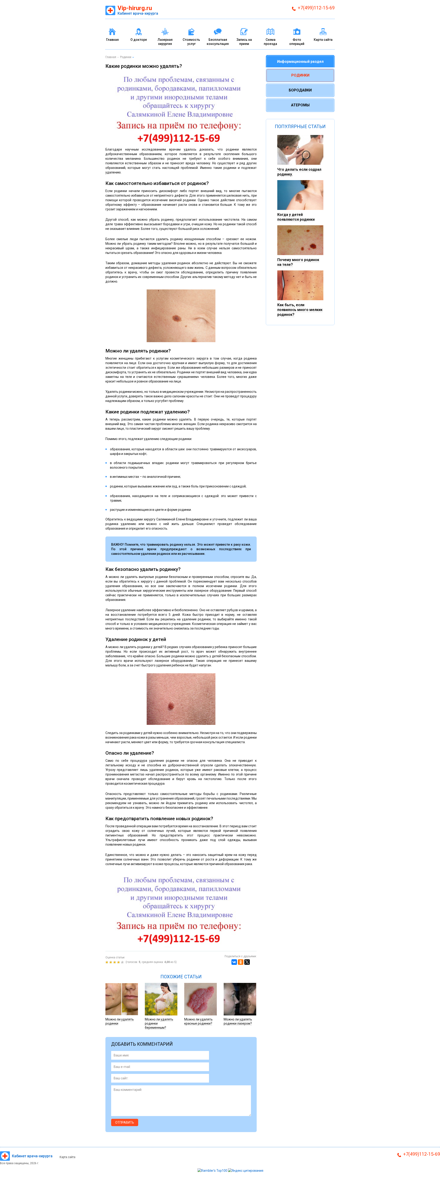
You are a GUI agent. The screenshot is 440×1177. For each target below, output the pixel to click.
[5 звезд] (123, 962)
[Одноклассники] (240, 962)
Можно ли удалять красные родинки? (198, 1021)
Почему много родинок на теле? (298, 262)
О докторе (138, 39)
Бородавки (300, 90)
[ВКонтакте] (234, 962)
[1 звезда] (107, 962)
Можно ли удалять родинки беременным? (159, 1023)
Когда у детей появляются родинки (296, 217)
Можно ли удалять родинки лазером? (238, 1021)
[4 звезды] (119, 962)
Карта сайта (323, 39)
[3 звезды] (115, 962)
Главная (112, 39)
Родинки (300, 75)
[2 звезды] (111, 962)
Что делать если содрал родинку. (299, 171)
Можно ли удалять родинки (119, 1021)
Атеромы (300, 105)
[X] (247, 962)
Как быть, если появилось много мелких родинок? (299, 310)
